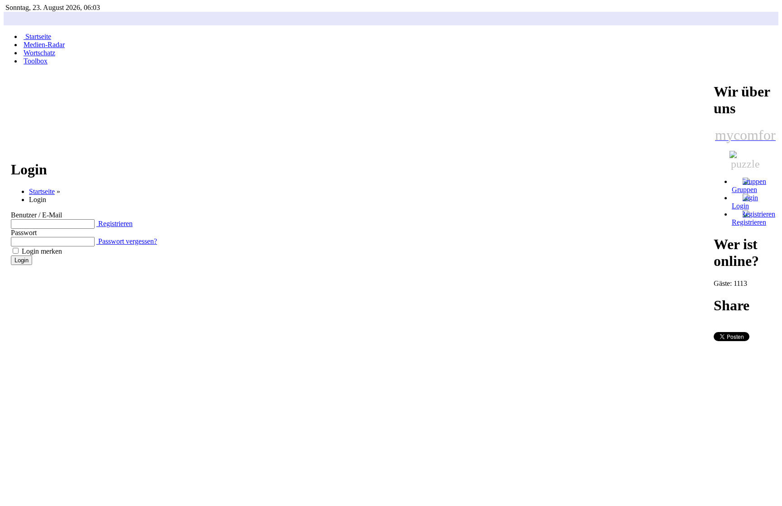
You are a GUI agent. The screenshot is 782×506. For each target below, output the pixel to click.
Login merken (42, 251)
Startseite (42, 191)
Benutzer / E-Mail (36, 215)
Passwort (24, 232)
